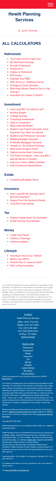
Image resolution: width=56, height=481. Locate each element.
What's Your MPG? (19, 259)
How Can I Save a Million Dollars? (27, 162)
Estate (28, 353)
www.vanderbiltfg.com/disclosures (17, 470)
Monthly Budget (18, 112)
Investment (28, 350)
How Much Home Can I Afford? (26, 255)
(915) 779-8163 (29, 30)
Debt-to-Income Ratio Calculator (26, 152)
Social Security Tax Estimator (25, 221)
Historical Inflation (19, 241)
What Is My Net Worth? (21, 125)
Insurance (28, 356)
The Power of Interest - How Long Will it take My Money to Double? (30, 157)
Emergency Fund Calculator (24, 85)
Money (28, 362)
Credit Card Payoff (19, 235)
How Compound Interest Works (26, 165)
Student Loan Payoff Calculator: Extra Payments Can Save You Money (29, 130)
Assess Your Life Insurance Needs (27, 200)
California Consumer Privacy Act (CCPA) (23, 411)
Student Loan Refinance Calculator (28, 135)
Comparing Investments (22, 119)
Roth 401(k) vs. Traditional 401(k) (27, 82)
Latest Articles (28, 367)
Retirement (28, 347)
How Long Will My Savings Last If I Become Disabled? (27, 195)
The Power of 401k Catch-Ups (25, 58)
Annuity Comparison (20, 65)
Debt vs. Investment (20, 122)
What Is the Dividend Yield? (24, 149)
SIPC (34, 440)
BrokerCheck (6, 378)
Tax (28, 359)
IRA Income (16, 75)
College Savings (18, 115)
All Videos (28, 370)
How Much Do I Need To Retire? (26, 95)
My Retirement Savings (22, 62)
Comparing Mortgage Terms (24, 179)
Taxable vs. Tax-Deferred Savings (27, 145)
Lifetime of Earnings (20, 238)
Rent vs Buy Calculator (21, 265)
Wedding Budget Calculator (24, 139)
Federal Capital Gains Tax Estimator (28, 217)
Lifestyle (28, 365)
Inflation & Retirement (21, 72)
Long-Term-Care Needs (22, 203)
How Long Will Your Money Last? (27, 109)
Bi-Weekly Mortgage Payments (25, 142)
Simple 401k (16, 68)
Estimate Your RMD (20, 78)
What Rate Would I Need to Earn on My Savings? (30, 90)
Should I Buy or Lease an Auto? (26, 262)
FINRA (29, 440)
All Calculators (28, 373)
